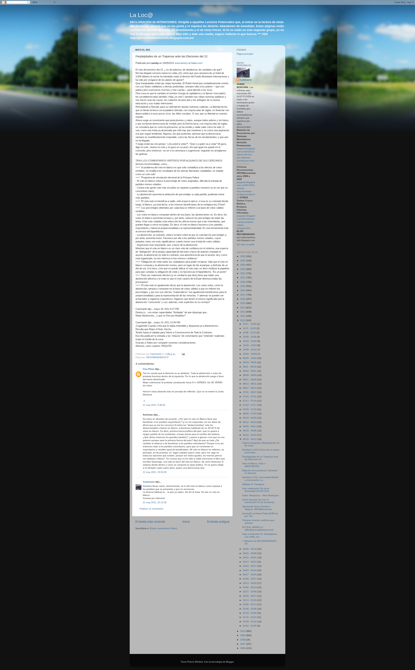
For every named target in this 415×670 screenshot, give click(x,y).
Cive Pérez (148, 369)
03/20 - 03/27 (250, 579)
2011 (243, 320)
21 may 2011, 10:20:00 (154, 472)
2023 (243, 269)
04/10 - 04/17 (250, 566)
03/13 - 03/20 (250, 583)
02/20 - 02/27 (250, 596)
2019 (243, 286)
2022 (243, 273)
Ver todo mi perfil (245, 244)
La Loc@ (141, 15)
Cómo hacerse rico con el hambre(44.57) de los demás (258, 501)
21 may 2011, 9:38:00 (154, 405)
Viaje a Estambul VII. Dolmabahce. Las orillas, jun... (260, 535)
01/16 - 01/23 (250, 617)
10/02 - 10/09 (250, 354)
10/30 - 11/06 (250, 337)
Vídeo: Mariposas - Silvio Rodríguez (260, 495)
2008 (243, 640)
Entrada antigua (218, 521)
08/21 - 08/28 (250, 379)
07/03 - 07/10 (250, 409)
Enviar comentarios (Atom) (163, 528)
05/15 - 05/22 (250, 439)
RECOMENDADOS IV (157, 357)
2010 (243, 631)
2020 (243, 282)
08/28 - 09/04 (250, 375)
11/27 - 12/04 (250, 324)
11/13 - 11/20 (250, 328)
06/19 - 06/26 (250, 418)
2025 (243, 260)
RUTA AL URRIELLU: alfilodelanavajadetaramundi (257, 528)
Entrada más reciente (150, 521)
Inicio (186, 521)
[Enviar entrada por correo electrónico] (183, 354)
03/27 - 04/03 (250, 574)
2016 (243, 299)
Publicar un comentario (151, 509)
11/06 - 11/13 (250, 332)
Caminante (149, 482)
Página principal (245, 54)
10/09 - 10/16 (250, 349)
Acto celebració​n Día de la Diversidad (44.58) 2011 (255, 489)
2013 (243, 312)
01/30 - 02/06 (250, 609)
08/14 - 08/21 (250, 384)
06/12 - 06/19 (250, 422)
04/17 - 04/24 (250, 562)
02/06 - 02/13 (250, 604)
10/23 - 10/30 (250, 341)
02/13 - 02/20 (250, 600)
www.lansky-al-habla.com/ (189, 63)
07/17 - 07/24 (250, 401)
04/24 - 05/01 (250, 557)
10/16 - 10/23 (250, 345)
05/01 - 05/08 (250, 553)
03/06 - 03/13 (250, 587)
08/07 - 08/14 (250, 388)
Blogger (230, 662)
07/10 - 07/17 (250, 405)
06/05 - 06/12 (250, 426)
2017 (243, 295)
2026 (243, 256)
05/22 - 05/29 (250, 435)
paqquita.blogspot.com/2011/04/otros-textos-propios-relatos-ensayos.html (246, 222)
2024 (243, 265)
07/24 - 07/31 (250, 396)
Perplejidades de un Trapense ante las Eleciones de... (260, 458)
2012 (243, 316)
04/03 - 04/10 (250, 570)
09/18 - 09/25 (250, 362)
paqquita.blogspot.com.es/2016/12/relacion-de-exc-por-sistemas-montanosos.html (246, 154)
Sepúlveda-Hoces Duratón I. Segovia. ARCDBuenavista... (258, 507)
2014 (243, 307)
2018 (243, 290)
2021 (243, 277)
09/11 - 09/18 (250, 367)
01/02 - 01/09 (250, 626)
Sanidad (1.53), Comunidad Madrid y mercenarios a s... (260, 478)
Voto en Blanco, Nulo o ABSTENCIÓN (254, 464)
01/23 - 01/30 (250, 613)
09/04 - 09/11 (250, 371)
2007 (243, 644)
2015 (243, 303)
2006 (243, 648)
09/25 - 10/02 (250, 358)
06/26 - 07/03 (250, 413)
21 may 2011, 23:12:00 (154, 502)
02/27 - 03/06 (250, 591)
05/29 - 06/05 (250, 430)
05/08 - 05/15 (250, 549)
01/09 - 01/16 (250, 621)
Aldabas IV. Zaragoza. (253, 484)
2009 (243, 635)
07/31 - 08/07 (250, 392)
